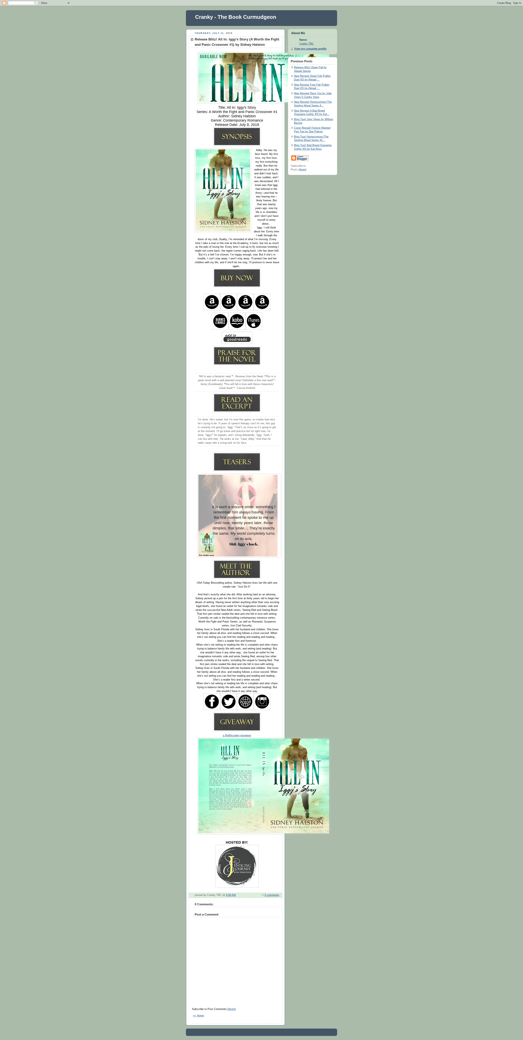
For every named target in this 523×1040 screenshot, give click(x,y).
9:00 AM (231, 895)
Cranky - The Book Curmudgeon (235, 17)
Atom (231, 1009)
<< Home (198, 1015)
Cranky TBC (306, 43)
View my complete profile (310, 48)
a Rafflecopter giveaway (237, 735)
